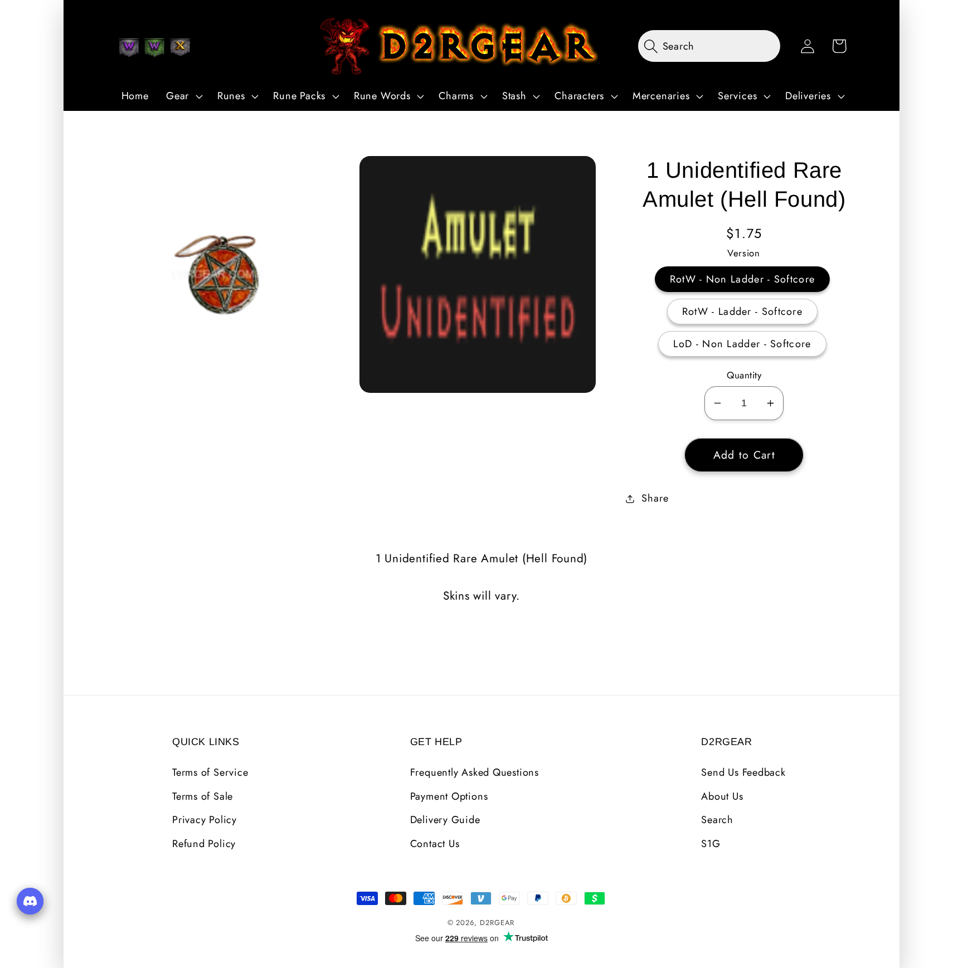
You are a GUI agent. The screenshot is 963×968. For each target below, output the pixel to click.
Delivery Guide (445, 820)
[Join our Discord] (30, 901)
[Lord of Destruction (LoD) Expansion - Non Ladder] (180, 47)
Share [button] (654, 498)
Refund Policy (204, 843)
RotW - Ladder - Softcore (742, 311)
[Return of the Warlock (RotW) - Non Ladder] (129, 47)
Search (717, 820)
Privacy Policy (204, 820)
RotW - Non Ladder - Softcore (742, 279)
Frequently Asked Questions (474, 772)
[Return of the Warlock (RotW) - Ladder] (154, 47)
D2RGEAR (497, 922)
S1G (710, 843)
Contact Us (435, 843)
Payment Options (449, 796)
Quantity (744, 375)
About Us (722, 796)
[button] (182, 96)
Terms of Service (210, 772)
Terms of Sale (202, 796)
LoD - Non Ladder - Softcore (742, 344)
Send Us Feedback (743, 772)
